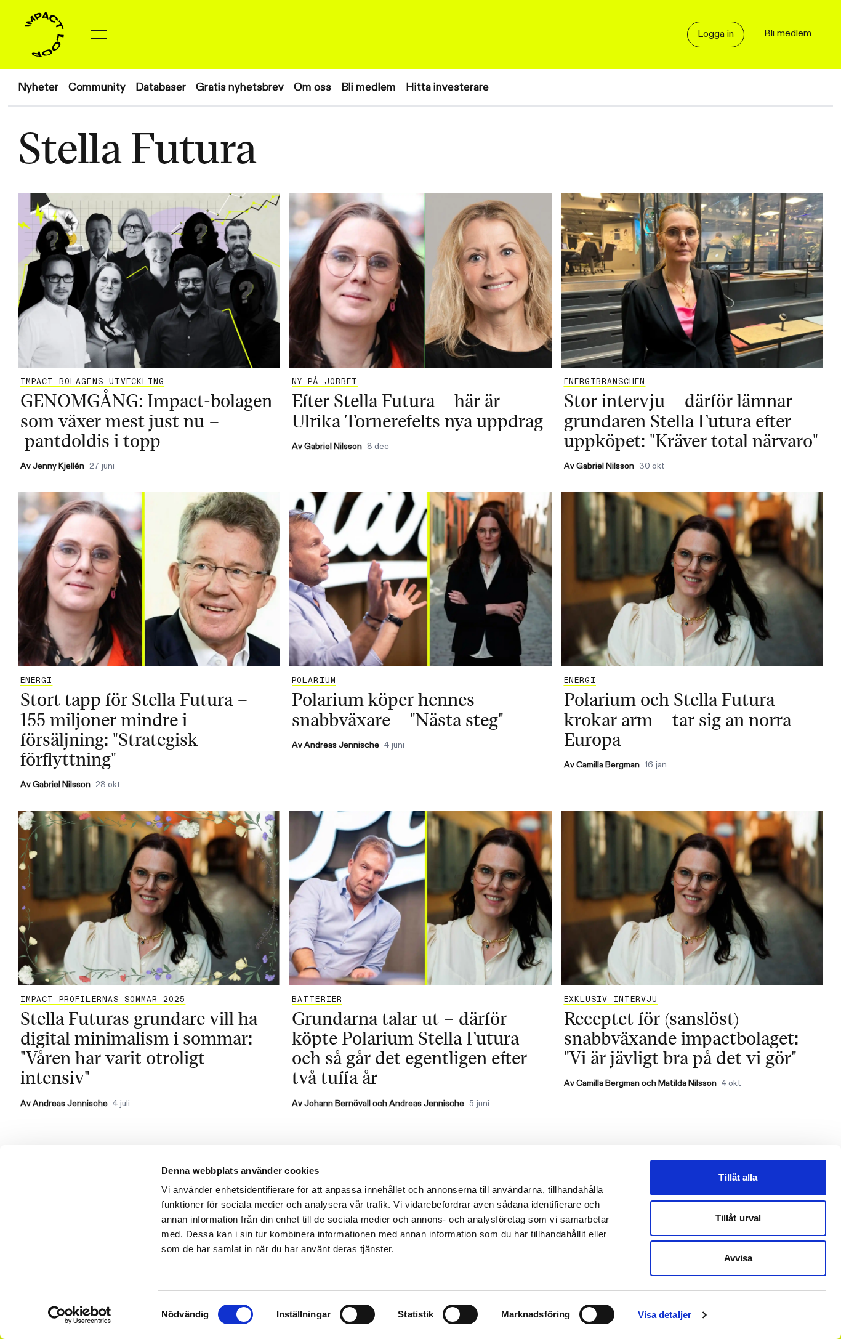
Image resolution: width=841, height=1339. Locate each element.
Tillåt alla (737, 1177)
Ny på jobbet (324, 381)
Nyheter (38, 87)
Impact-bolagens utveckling (92, 381)
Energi (36, 680)
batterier (317, 999)
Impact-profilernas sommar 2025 (102, 999)
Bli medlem (368, 87)
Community (97, 87)
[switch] (357, 1314)
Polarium (314, 680)
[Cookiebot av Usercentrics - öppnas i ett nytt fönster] (80, 1315)
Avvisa (738, 1258)
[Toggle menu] (99, 34)
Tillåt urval (738, 1218)
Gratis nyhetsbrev (240, 87)
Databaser (160, 87)
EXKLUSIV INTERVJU (611, 999)
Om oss (312, 87)
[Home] (44, 34)
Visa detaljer (664, 1314)
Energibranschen (605, 381)
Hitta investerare (447, 87)
